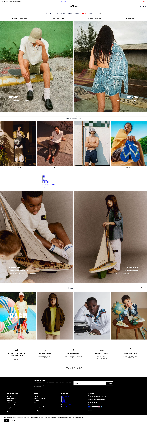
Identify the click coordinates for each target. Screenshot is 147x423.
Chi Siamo (36, 396)
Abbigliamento (15, 102)
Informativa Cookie (39, 411)
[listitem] (16, 354)
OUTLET (84, 13)
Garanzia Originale (12, 404)
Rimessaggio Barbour (13, 406)
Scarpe (25, 102)
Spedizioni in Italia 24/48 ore (20, 18)
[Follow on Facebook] (88, 405)
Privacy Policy (37, 410)
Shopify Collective (12, 408)
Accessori (33, 102)
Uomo (56, 13)
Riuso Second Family (39, 398)
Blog (35, 402)
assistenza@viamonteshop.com (15, 1)
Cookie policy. (80, 417)
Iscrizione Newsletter (12, 410)
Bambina (70, 13)
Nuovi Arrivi (49, 13)
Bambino (62, 13)
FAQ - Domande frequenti (14, 411)
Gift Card (91, 13)
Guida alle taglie (11, 402)
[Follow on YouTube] (94, 405)
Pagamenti (10, 400)
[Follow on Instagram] (90, 405)
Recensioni (37, 400)
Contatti (9, 396)
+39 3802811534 (5, 1)
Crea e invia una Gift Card (95, 18)
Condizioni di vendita (39, 408)
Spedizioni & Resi (11, 398)
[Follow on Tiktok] (97, 405)
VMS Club (98, 13)
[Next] (145, 287)
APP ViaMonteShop (39, 406)
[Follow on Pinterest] (92, 405)
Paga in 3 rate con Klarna (58, 18)
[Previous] (141, 287)
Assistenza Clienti (131, 18)
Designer (77, 13)
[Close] (145, 416)
